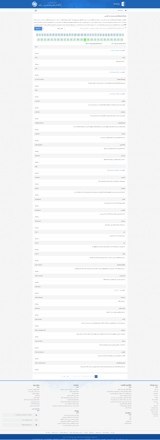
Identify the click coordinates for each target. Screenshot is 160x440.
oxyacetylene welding (114, 94)
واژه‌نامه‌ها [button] (120, 10)
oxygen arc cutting (115, 50)
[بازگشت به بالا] (156, 435)
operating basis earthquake (113, 170)
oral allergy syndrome (114, 72)
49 (67, 376)
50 (64, 376)
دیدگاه (37, 53)
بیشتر (125, 24)
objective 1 (116, 290)
